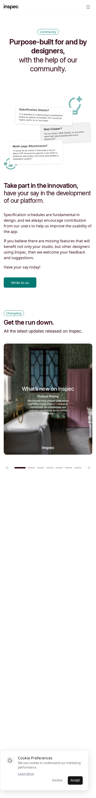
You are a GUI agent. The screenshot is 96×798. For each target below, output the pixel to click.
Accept (75, 780)
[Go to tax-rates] (31, 467)
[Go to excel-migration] (59, 467)
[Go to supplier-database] (78, 467)
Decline (57, 780)
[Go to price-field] (40, 467)
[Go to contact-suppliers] (50, 467)
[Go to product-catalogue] (68, 467)
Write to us (20, 282)
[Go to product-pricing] (20, 467)
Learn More (26, 774)
